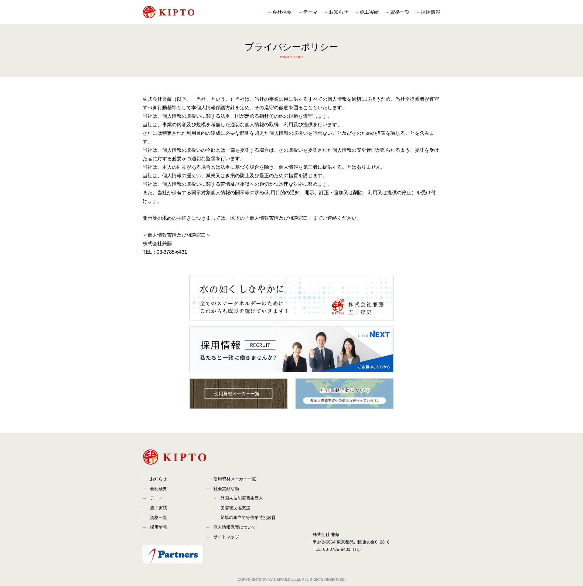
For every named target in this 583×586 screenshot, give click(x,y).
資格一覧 (400, 12)
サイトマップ (226, 536)
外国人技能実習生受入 (241, 498)
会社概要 (282, 12)
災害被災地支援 (235, 507)
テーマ (310, 12)
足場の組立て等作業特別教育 (248, 517)
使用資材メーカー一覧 (234, 478)
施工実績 (369, 12)
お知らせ (338, 12)
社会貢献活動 (226, 488)
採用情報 (430, 12)
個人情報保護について (234, 527)
